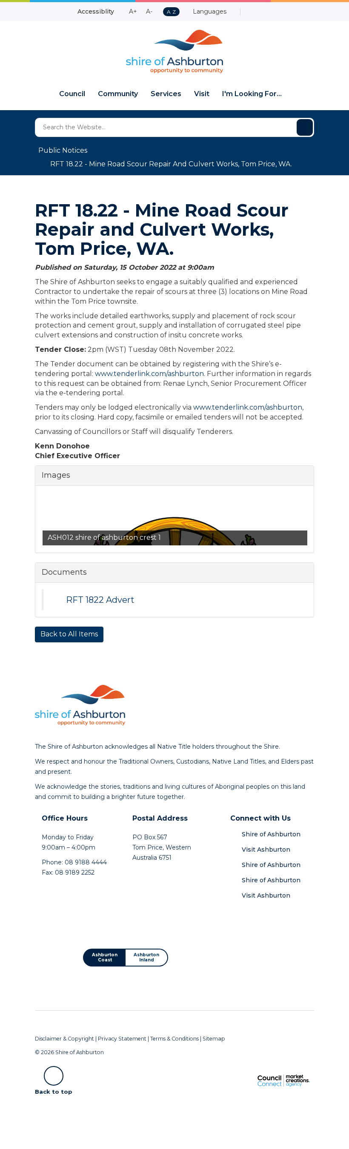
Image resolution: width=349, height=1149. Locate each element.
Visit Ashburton (266, 849)
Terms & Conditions (174, 1038)
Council (72, 94)
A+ (133, 11)
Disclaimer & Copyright (64, 1038)
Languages (208, 11)
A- (149, 11)
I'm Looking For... (252, 94)
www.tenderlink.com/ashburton (149, 374)
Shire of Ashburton (271, 834)
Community (118, 94)
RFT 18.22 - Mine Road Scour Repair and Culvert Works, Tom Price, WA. (171, 164)
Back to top (53, 1091)
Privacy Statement (122, 1038)
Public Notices (62, 150)
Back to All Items (69, 634)
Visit (201, 94)
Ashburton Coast (104, 957)
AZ (171, 12)
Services (166, 94)
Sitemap (214, 1038)
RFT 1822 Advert (100, 600)
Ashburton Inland (146, 957)
